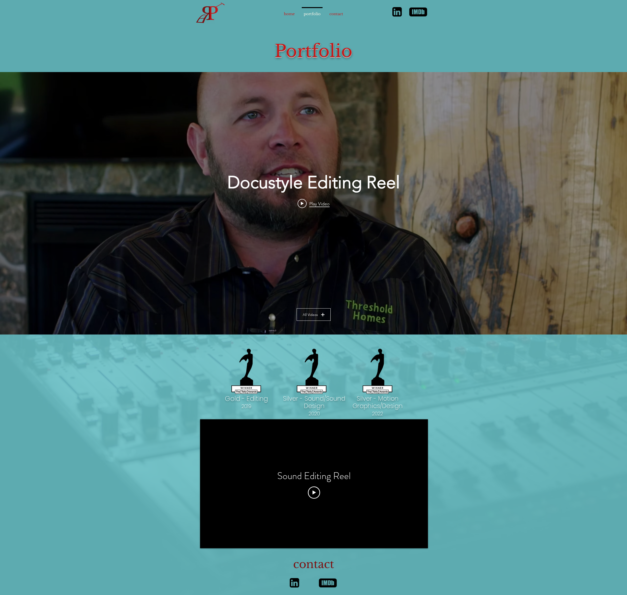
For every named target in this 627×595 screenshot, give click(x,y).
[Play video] (314, 492)
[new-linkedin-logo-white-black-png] (397, 12)
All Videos (310, 314)
